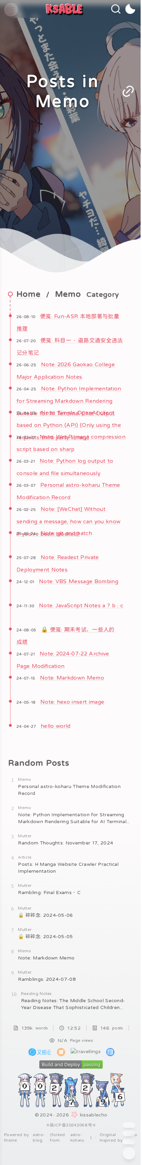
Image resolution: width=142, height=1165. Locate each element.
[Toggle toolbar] (129, 1153)
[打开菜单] (11, 10)
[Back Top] (129, 1133)
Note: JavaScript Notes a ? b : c (81, 605)
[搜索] (115, 8)
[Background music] (129, 1125)
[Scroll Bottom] (129, 1141)
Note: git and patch (66, 533)
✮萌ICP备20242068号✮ (71, 1125)
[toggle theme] (130, 9)
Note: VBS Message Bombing (78, 581)
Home (30, 294)
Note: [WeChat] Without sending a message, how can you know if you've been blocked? (68, 521)
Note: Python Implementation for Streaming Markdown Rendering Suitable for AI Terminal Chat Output (69, 401)
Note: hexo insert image (72, 701)
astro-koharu (77, 1137)
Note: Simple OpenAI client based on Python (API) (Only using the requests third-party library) (69, 425)
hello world (56, 725)
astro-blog (39, 1137)
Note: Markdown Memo (72, 677)
